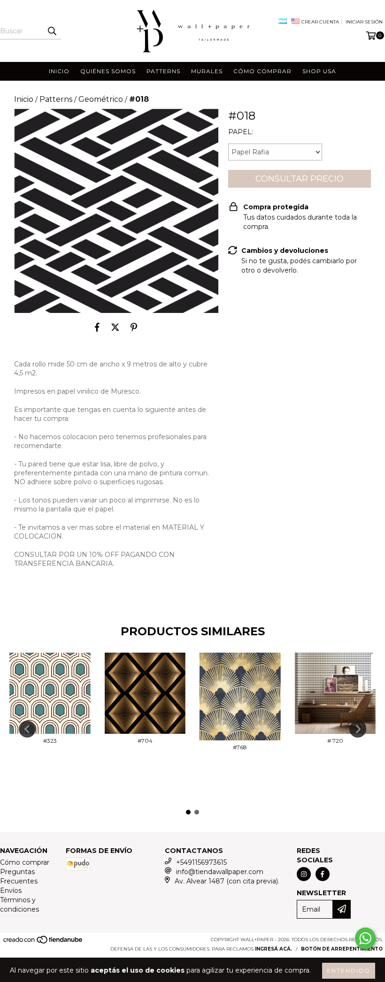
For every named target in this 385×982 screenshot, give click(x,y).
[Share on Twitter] (115, 327)
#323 (50, 740)
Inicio (59, 71)
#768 (240, 747)
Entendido (348, 970)
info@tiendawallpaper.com (219, 872)
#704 (145, 740)
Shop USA (319, 71)
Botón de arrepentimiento (342, 949)
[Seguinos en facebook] (323, 874)
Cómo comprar (262, 71)
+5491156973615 (201, 862)
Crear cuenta (320, 22)
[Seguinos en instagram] (304, 874)
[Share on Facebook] (97, 327)
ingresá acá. (273, 949)
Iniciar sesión (364, 22)
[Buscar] (51, 31)
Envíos (11, 890)
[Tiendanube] (43, 942)
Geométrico (100, 99)
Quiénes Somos (108, 71)
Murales (207, 71)
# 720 (335, 740)
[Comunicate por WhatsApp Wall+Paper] (365, 938)
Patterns (163, 71)
